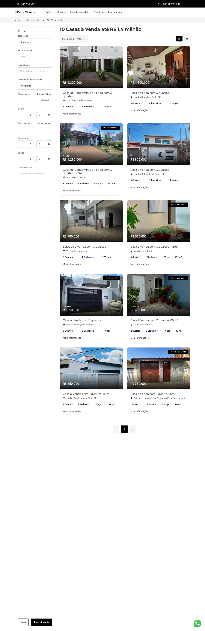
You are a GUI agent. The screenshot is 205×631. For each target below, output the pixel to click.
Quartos (22, 109)
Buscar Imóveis (41, 622)
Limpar (23, 622)
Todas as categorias (56, 12)
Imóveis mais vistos (80, 12)
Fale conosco (115, 12)
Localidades (24, 65)
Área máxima (43, 123)
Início (17, 20)
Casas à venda (33, 20)
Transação (23, 36)
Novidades (99, 12)
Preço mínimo (24, 94)
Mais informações (72, 113)
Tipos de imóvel (25, 50)
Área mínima (24, 123)
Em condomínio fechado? (30, 79)
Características (25, 167)
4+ (49, 115)
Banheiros (23, 138)
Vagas (21, 153)
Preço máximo (44, 94)
